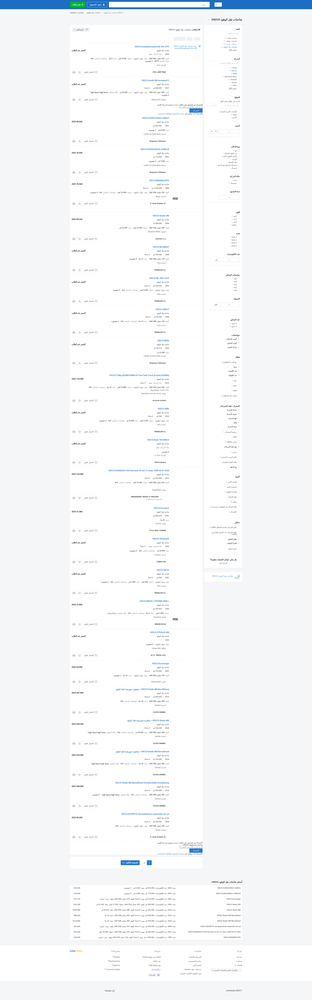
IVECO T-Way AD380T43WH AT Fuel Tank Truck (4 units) (139, 375)
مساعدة (239, 961)
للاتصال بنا (238, 965)
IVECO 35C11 (163, 570)
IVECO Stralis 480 (234, 910)
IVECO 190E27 (162, 309)
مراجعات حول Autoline (193, 969)
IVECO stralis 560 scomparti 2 (155, 80)
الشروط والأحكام (195, 957)
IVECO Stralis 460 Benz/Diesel (229, 915)
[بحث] (207, 4)
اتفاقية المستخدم (164, 114)
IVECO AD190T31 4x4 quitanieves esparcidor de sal (145, 814)
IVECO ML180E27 (161, 247)
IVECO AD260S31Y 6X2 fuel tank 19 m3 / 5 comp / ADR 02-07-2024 (139, 471)
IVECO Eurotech (161, 508)
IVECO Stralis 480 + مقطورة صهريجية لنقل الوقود (148, 720)
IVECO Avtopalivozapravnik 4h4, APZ (152, 47)
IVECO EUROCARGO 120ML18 (155, 149)
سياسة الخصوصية (177, 114)
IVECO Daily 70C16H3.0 (158, 440)
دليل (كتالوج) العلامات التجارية (190, 974)
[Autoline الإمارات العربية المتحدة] (233, 5)
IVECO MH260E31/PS (159, 180)
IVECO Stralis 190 (161, 216)
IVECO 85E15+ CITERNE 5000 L (154, 601)
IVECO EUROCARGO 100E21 (155, 118)
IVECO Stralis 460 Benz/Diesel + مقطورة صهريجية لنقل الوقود (142, 689)
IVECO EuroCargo (160, 664)
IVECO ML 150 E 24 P (159, 278)
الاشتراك (196, 111)
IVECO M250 (163, 341)
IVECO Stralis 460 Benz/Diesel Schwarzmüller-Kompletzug (142, 783)
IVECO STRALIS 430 (159, 632)
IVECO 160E (163, 409)
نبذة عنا (239, 957)
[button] (79, 72)
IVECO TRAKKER (161, 539)
